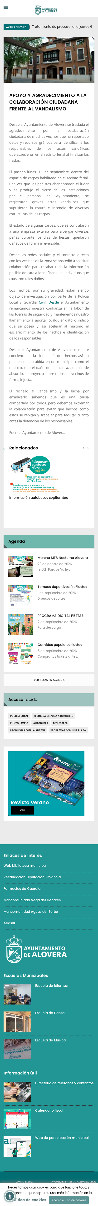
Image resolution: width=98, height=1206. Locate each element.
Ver (22, 810)
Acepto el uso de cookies (68, 1200)
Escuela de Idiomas (51, 985)
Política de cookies (28, 1200)
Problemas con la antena (27, 730)
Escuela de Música (50, 1040)
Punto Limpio (19, 723)
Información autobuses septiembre (38, 497)
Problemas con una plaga (68, 730)
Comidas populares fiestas (60, 645)
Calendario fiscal (49, 1110)
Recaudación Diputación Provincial (33, 877)
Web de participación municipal (62, 1138)
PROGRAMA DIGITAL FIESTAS (60, 616)
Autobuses (40, 723)
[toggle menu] (6, 7)
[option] (49, 480)
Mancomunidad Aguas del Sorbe (31, 911)
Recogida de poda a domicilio (54, 716)
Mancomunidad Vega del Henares (32, 900)
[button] (10, 1196)
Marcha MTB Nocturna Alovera (63, 558)
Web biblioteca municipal (25, 865)
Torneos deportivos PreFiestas (62, 587)
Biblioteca (60, 723)
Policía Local (19, 716)
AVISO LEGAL (24, 1182)
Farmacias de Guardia (22, 888)
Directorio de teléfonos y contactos (64, 1083)
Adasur (9, 923)
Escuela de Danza (49, 1013)
